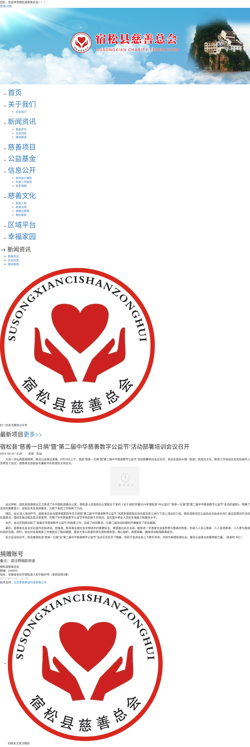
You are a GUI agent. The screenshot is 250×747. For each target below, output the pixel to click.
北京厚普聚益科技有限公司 (30, 582)
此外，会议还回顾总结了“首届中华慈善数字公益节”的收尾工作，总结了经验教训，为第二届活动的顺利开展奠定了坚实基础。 (81, 522)
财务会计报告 (24, 178)
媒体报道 (21, 137)
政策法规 (21, 207)
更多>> (32, 434)
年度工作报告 (24, 182)
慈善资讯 (21, 129)
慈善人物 (21, 203)
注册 (9, 6)
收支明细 (21, 186)
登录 (2, 6)
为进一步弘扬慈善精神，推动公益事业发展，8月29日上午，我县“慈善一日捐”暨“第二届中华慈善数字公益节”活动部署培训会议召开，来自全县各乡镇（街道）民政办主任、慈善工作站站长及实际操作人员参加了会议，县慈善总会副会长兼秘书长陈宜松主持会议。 (125, 461)
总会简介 (21, 111)
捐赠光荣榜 (22, 211)
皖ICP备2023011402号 (14, 578)
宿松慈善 (21, 215)
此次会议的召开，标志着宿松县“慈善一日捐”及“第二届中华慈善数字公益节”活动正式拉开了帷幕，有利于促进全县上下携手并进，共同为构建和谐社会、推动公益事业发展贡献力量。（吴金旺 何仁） (124, 537)
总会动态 (21, 133)
